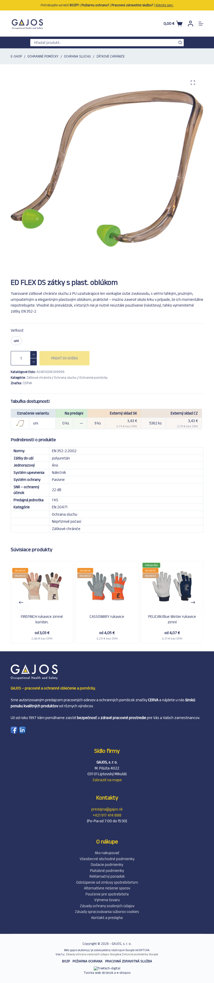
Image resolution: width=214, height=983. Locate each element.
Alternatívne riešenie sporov (107, 888)
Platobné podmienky (107, 870)
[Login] (190, 23)
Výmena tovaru (107, 900)
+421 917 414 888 (107, 815)
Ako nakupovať (107, 852)
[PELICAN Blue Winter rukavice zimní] (172, 587)
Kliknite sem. (165, 5)
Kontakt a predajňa (107, 917)
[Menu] (201, 23)
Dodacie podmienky (107, 864)
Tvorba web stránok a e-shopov (107, 973)
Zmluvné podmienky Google (140, 954)
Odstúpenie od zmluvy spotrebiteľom (107, 882)
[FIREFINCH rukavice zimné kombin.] (42, 587)
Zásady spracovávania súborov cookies (107, 911)
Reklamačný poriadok (107, 876)
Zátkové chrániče (38, 378)
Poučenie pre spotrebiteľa (107, 894)
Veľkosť (17, 330)
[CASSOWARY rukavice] (107, 587)
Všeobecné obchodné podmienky (107, 858)
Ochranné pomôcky (93, 378)
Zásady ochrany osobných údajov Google (92, 954)
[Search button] (180, 42)
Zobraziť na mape (107, 780)
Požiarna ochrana (88, 961)
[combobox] (103, 43)
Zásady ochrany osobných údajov (107, 906)
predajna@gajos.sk (107, 809)
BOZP (66, 961)
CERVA (27, 383)
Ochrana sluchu (65, 378)
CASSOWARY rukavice (107, 616)
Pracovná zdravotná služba (128, 961)
